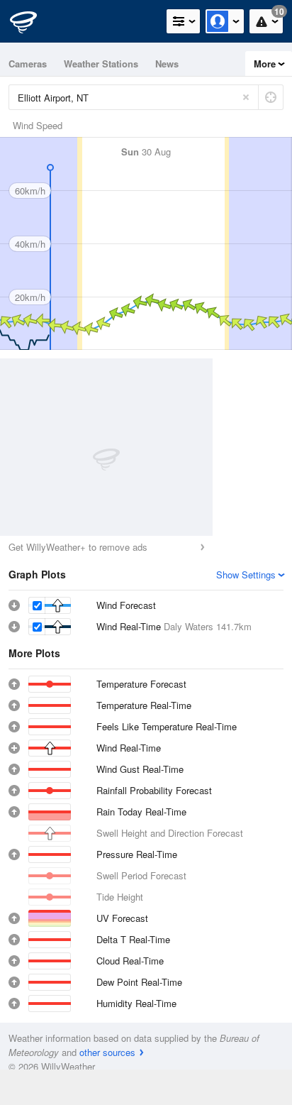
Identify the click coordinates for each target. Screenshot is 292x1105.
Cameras (28, 63)
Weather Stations (101, 63)
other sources (107, 1052)
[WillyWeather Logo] (32, 21)
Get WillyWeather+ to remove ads (78, 547)
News (167, 63)
